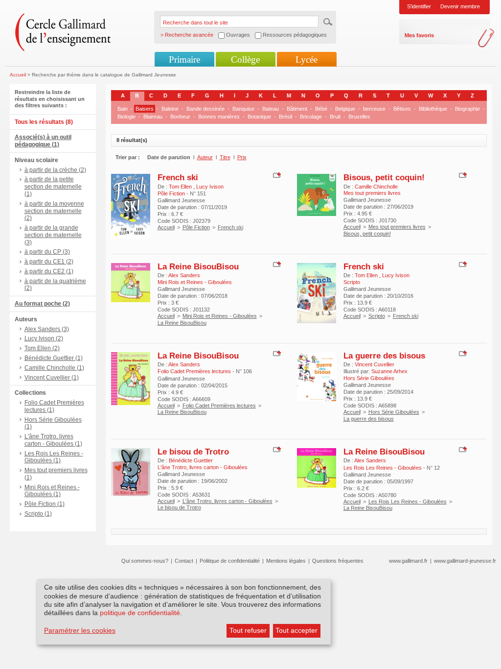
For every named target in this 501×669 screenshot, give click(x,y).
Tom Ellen (181, 187)
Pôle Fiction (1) (44, 504)
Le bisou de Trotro (193, 451)
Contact (184, 561)
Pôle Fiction (196, 227)
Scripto (376, 316)
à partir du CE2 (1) (48, 271)
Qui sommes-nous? (144, 561)
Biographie (467, 109)
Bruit (335, 116)
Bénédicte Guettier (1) (53, 358)
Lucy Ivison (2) (43, 338)
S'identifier (419, 6)
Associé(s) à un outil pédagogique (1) (43, 141)
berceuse (374, 109)
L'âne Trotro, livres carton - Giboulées (227, 501)
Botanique (259, 116)
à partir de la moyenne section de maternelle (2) (54, 211)
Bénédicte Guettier (191, 460)
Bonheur (180, 116)
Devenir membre (460, 6)
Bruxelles (359, 116)
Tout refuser (248, 630)
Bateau (270, 109)
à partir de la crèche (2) (55, 170)
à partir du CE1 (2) (48, 261)
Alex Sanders (184, 275)
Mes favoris (419, 35)
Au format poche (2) (42, 303)
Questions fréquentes (338, 561)
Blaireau (152, 116)
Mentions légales (286, 561)
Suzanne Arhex (389, 371)
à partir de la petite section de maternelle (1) (53, 186)
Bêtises (402, 109)
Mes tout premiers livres (397, 227)
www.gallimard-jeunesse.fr (465, 561)
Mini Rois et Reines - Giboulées (219, 316)
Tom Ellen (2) (42, 348)
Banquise (243, 109)
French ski (178, 177)
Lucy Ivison (210, 187)
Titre (225, 157)
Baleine (170, 109)
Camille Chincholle (376, 187)
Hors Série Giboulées (393, 412)
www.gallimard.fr (408, 561)
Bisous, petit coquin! (384, 177)
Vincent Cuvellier (374, 364)
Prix (242, 157)
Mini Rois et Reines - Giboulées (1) (52, 491)
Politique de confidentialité (230, 561)
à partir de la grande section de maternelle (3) (53, 235)
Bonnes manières (219, 116)
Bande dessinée (205, 109)
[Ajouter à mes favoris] (276, 175)
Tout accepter (296, 630)
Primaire (184, 59)
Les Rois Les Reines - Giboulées (407, 501)
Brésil (285, 116)
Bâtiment (297, 109)
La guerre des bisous (384, 355)
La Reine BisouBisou (198, 266)
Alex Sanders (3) (46, 329)
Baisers (145, 109)
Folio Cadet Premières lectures (219, 405)
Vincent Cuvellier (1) (51, 377)
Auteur (205, 157)
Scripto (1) (38, 513)
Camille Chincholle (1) (54, 367)
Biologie (126, 116)
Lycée (307, 59)
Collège (245, 59)
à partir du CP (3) (47, 251)
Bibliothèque (433, 109)
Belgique (345, 109)
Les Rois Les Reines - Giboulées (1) (53, 457)
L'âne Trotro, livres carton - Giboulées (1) (53, 440)
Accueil (18, 74)
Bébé (321, 109)
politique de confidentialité (140, 613)
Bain (122, 109)
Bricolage (311, 116)
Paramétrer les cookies (79, 630)
